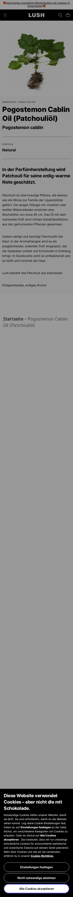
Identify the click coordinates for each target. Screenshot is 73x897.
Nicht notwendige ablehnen (36, 878)
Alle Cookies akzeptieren (36, 888)
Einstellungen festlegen (36, 867)
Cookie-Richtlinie (42, 855)
